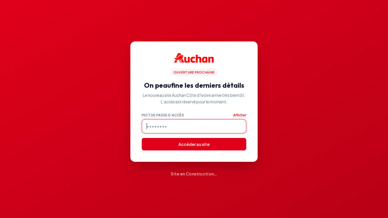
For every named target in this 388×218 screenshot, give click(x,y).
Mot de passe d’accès (163, 115)
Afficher (239, 115)
